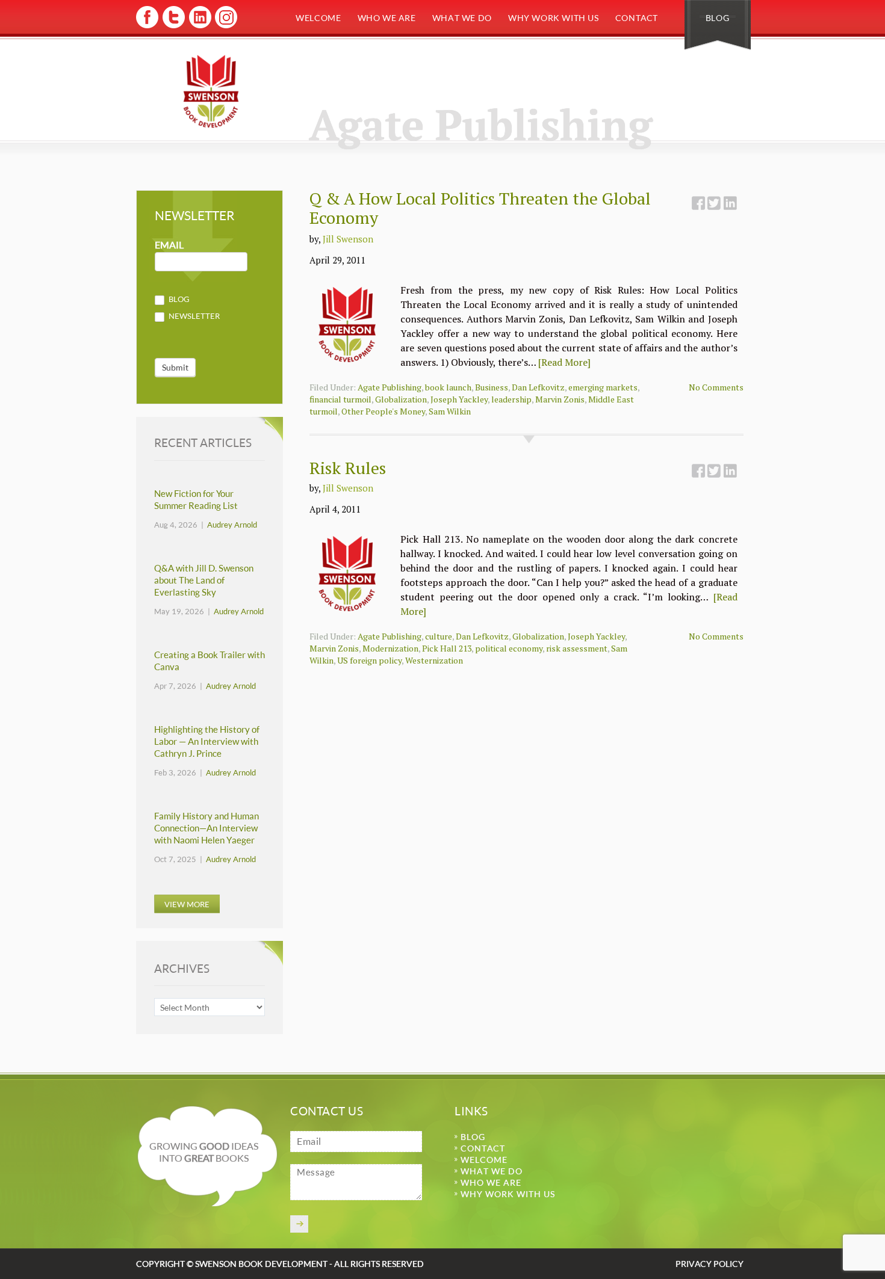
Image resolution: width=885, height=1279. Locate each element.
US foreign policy (369, 660)
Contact (636, 18)
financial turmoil (340, 399)
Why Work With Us (553, 18)
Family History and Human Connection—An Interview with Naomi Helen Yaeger (206, 828)
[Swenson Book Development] (211, 91)
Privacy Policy (709, 1264)
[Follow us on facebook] (147, 26)
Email (169, 245)
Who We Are (387, 18)
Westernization (434, 660)
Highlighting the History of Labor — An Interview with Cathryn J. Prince (206, 741)
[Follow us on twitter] (173, 26)
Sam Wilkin (450, 411)
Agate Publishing (389, 387)
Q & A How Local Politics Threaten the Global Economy (480, 208)
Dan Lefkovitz (538, 387)
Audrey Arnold (232, 524)
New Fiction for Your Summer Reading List (196, 499)
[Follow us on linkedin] (199, 26)
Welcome (318, 18)
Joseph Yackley (459, 399)
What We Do (462, 18)
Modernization (390, 648)
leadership (511, 399)
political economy (508, 648)
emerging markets (603, 387)
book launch (448, 387)
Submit (175, 367)
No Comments (716, 387)
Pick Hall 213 (446, 648)
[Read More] (564, 362)
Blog (717, 18)
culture (438, 636)
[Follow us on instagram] (225, 26)
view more (187, 904)
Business (491, 387)
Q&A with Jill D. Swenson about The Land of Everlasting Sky (203, 580)
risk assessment (576, 648)
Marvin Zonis (560, 399)
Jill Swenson (348, 239)
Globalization (401, 399)
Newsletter (193, 316)
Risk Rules (347, 468)
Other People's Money (383, 411)
